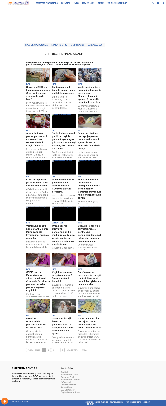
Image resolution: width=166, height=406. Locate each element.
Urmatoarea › (72, 350)
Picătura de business (36, 44)
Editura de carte (68, 384)
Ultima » (85, 350)
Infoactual (66, 382)
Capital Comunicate (70, 392)
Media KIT (146, 402)
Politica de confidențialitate (96, 402)
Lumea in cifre (59, 44)
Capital (64, 372)
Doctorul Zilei (67, 377)
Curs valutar (95, 44)
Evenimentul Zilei (69, 374)
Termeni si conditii (133, 402)
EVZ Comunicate (68, 389)
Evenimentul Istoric (70, 379)
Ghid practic (77, 44)
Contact (90, 404)
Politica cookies (116, 402)
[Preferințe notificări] (4, 401)
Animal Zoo (66, 387)
